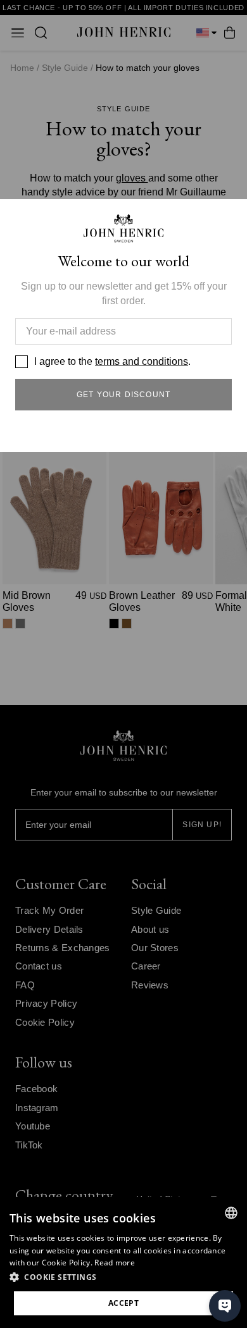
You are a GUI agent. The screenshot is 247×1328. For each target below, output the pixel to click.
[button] (124, 1277)
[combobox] (231, 1213)
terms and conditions (141, 361)
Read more (114, 1262)
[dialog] (123, 1262)
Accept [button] (123, 1303)
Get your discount (123, 394)
